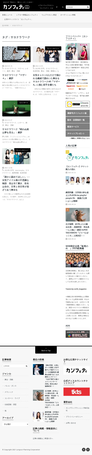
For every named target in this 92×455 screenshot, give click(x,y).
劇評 (8, 71)
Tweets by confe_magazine (76, 289)
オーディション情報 (67, 15)
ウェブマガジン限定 (49, 15)
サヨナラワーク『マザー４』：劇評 (14, 77)
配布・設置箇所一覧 (76, 120)
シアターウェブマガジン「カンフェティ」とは (46, 6)
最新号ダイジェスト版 (77, 113)
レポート (25, 48)
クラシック (9, 392)
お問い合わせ (71, 423)
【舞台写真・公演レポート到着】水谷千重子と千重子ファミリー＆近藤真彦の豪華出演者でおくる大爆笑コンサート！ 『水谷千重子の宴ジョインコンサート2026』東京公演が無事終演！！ (52, 375)
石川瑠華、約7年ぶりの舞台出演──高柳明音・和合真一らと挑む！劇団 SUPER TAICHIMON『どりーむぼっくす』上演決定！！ (77, 230)
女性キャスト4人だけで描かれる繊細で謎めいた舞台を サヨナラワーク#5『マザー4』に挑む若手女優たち (47, 80)
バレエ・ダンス (10, 386)
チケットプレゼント (76, 133)
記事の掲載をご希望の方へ (43, 438)
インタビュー (54, 48)
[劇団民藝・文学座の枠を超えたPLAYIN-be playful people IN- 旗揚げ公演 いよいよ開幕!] (38, 416)
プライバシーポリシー (74, 416)
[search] (88, 7)
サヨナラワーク (10, 68)
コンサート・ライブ (12, 398)
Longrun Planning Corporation (28, 450)
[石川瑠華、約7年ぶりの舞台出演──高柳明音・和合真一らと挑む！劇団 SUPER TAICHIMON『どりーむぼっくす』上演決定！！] (38, 395)
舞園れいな (55, 71)
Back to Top (46, 350)
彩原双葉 (36, 71)
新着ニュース (7, 15)
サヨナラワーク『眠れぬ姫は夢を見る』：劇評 (15, 131)
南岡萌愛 (15, 173)
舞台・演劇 (16, 71)
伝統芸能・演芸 (10, 404)
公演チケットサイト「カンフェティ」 (18, 19)
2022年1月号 (9, 170)
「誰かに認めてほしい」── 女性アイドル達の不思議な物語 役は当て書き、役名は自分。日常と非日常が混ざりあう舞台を (16, 183)
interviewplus (19, 170)
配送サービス (73, 126)
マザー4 (20, 68)
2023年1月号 (39, 68)
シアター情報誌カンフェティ (27, 15)
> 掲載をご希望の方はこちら (80, 138)
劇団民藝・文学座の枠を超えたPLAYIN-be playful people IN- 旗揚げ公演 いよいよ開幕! (52, 416)
